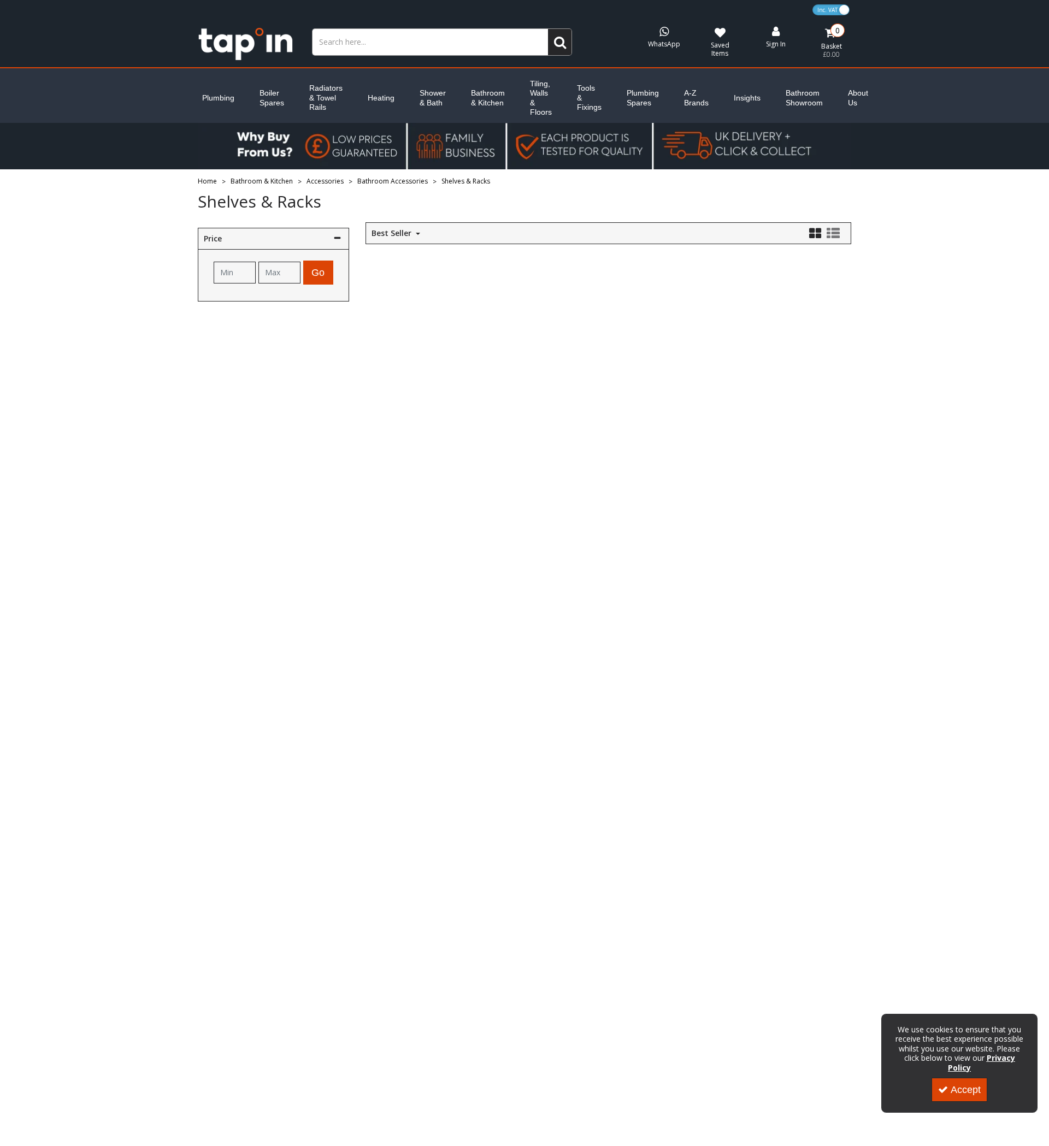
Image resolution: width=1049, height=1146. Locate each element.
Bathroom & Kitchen (488, 97)
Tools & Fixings (589, 97)
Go (318, 272)
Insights (747, 97)
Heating (381, 97)
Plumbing (218, 97)
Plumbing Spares (643, 97)
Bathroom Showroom (804, 97)
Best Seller (393, 233)
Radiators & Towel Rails (326, 97)
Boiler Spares (272, 97)
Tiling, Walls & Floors (541, 98)
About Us (858, 97)
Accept (966, 1089)
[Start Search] (560, 42)
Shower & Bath (433, 97)
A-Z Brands (696, 97)
